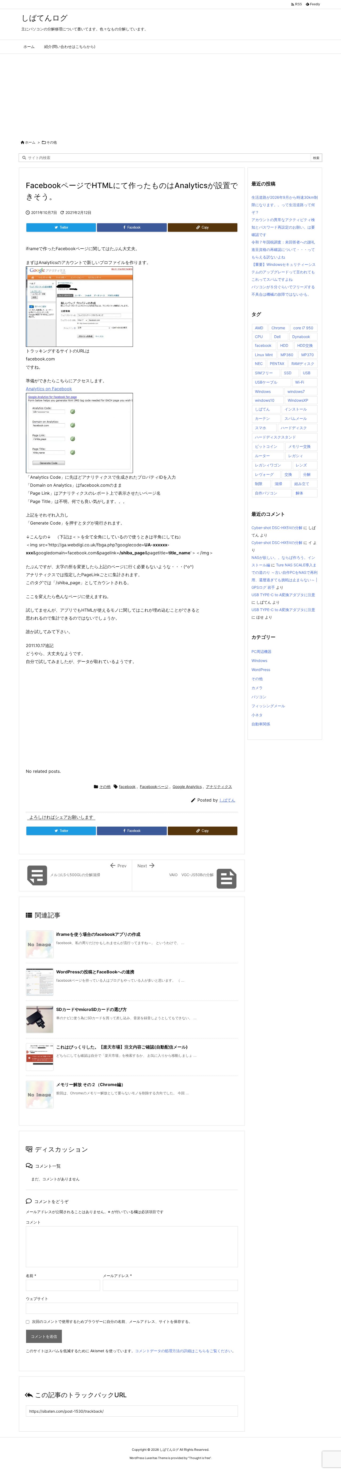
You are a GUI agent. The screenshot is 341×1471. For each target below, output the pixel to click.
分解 (307, 474)
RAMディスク (302, 363)
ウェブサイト (37, 1298)
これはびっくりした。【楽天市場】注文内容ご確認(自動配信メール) (122, 1047)
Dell (277, 336)
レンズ (301, 465)
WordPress (260, 669)
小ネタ (257, 715)
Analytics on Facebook (49, 388)
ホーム (30, 142)
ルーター (262, 455)
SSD (287, 373)
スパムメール (296, 418)
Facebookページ (154, 786)
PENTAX (277, 363)
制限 (258, 483)
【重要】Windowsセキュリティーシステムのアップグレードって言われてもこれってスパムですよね (283, 272)
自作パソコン (266, 493)
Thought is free (199, 1458)
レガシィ (295, 455)
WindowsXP (298, 400)
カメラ (257, 687)
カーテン (262, 418)
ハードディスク (294, 427)
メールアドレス (117, 1275)
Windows (263, 391)
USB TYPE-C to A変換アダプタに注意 (283, 594)
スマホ (260, 427)
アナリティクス (219, 786)
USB (306, 373)
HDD (284, 345)
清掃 (278, 483)
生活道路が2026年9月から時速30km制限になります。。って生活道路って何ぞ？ (284, 204)
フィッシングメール (268, 706)
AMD (259, 328)
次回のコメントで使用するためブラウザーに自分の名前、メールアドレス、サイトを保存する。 (112, 1321)
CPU (259, 336)
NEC (259, 363)
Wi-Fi (299, 382)
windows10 (264, 400)
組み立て (301, 483)
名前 (31, 1275)
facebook (127, 786)
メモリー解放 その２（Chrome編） (90, 1084)
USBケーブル (266, 382)
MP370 (307, 354)
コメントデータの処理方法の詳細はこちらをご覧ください (183, 1350)
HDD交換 (305, 345)
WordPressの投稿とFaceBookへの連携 (95, 971)
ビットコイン (266, 446)
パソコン (258, 696)
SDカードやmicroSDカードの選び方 (91, 1009)
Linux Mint (264, 354)
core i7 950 (303, 328)
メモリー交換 (299, 446)
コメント (33, 1222)
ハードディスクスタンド (275, 437)
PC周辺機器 (261, 651)
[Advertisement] (170, 93)
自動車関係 (260, 724)
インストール (296, 409)
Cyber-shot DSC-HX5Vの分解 (276, 527)
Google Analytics (187, 786)
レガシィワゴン (268, 465)
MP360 (287, 354)
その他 (51, 142)
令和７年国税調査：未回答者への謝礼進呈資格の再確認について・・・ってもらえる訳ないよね (283, 249)
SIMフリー (264, 373)
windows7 (296, 391)
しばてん (227, 800)
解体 (299, 493)
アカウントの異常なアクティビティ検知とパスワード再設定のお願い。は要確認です (283, 227)
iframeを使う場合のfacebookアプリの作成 (98, 934)
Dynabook (301, 336)
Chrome (278, 328)
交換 (288, 474)
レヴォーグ (264, 474)
